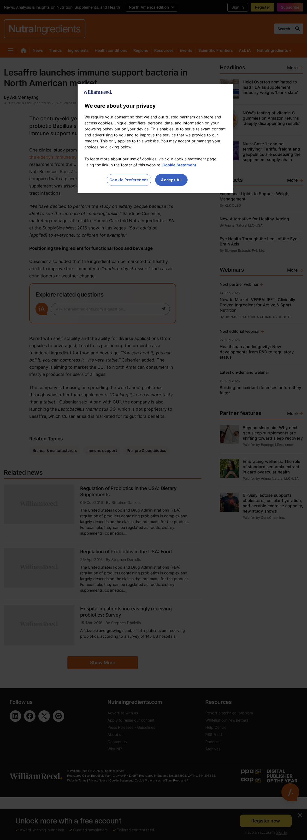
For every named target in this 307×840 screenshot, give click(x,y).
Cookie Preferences (129, 179)
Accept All (171, 179)
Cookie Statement (179, 165)
